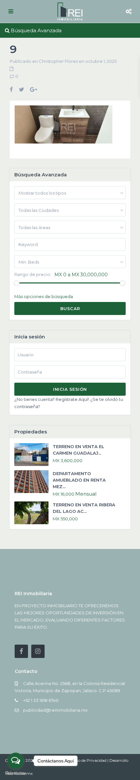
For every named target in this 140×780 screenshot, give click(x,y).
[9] (63, 127)
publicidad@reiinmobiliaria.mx (55, 710)
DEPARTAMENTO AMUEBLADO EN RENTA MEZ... (79, 480)
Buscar (70, 308)
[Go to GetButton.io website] (15, 773)
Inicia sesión (70, 389)
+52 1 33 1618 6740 (41, 700)
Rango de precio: (32, 274)
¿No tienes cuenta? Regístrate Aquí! (51, 399)
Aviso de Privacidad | (89, 760)
